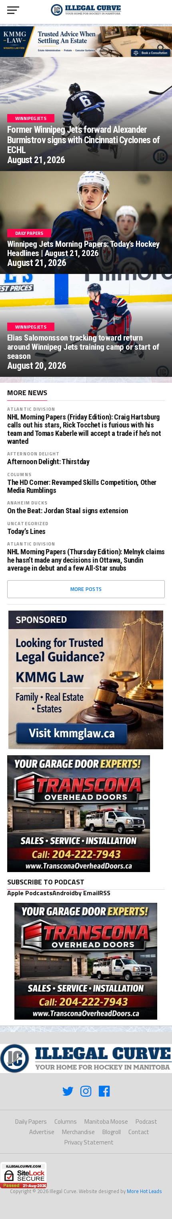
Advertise (41, 1131)
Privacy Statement (89, 1142)
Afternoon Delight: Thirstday (48, 462)
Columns (19, 474)
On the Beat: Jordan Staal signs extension (67, 511)
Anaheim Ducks (27, 502)
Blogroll (111, 1131)
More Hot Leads (144, 1191)
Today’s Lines (26, 532)
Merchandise (78, 1131)
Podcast (146, 1121)
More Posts (86, 589)
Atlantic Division (31, 409)
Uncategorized (28, 523)
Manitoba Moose (106, 1121)
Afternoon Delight (33, 453)
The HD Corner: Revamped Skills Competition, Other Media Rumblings (81, 486)
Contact (138, 1131)
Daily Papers (31, 1121)
